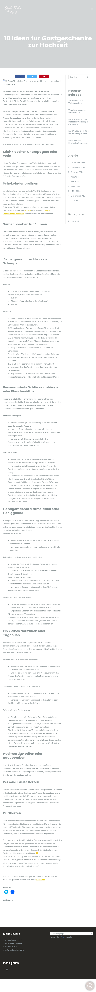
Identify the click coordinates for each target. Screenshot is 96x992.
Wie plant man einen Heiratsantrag (77, 111)
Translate (69, 937)
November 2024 (78, 167)
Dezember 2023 (78, 196)
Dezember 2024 (78, 162)
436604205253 (9, 946)
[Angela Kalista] (16, 9)
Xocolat (27, 210)
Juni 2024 (75, 181)
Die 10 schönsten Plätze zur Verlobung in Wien (78, 132)
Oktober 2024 (77, 172)
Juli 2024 (75, 177)
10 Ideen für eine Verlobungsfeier (75, 101)
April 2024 (75, 186)
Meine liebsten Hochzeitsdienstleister (78, 141)
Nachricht (40, 879)
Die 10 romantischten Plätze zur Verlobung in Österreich (78, 121)
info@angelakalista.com (13, 950)
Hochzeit (75, 221)
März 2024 (75, 191)
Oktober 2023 (77, 200)
